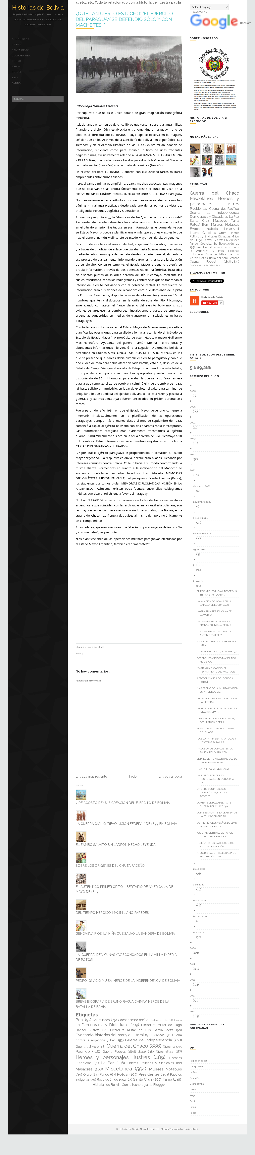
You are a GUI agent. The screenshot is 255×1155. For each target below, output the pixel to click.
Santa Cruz (20, 50)
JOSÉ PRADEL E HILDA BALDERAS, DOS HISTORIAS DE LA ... (217, 720)
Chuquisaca (20, 39)
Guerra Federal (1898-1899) (124, 1052)
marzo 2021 (201, 900)
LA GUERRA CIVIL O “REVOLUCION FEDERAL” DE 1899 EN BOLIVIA (126, 824)
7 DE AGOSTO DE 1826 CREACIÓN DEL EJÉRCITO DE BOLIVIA (123, 803)
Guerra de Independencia (148, 1040)
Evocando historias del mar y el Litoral (110, 1035)
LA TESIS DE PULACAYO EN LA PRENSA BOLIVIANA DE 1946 (215, 623)
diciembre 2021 (203, 486)
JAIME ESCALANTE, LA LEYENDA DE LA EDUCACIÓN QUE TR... (218, 814)
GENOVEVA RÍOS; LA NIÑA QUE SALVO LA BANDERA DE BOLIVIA (125, 933)
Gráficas (159, 1035)
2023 (194, 438)
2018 (194, 979)
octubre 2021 (202, 517)
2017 (194, 995)
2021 (194, 470)
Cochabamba (21, 55)
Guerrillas (164, 1051)
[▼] (216, 464)
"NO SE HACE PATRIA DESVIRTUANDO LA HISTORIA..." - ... (219, 700)
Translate (245, 23)
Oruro (16, 61)
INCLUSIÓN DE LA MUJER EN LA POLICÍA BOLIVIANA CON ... (216, 750)
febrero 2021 (201, 916)
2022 (194, 454)
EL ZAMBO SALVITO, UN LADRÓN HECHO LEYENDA (116, 845)
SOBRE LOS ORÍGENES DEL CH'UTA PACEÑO (110, 865)
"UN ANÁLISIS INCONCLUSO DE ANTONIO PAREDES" (215, 633)
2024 (194, 422)
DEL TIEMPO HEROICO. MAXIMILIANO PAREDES (112, 913)
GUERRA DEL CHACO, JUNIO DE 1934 (218, 651)
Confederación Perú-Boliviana (164, 1020)
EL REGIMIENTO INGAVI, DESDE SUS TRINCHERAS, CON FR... (218, 593)
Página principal (198, 1060)
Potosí (16, 72)
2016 (194, 1011)
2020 (194, 948)
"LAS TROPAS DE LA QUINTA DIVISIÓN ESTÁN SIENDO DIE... (219, 690)
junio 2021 (200, 581)
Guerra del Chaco (95, 647)
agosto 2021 (201, 549)
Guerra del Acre (87, 1047)
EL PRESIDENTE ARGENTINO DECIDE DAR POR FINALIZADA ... (218, 760)
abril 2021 (200, 884)
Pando (16, 83)
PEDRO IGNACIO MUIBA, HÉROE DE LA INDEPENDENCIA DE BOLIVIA (128, 981)
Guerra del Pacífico (224, 209)
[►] (216, 385)
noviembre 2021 (203, 501)
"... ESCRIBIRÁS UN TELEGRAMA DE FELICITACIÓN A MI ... (218, 855)
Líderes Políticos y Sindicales (150, 1063)
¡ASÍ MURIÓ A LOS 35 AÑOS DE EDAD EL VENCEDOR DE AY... (218, 824)
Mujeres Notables (165, 1069)
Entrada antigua (170, 776)
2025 (194, 406)
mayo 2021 (200, 868)
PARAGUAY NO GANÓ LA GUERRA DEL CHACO (217, 730)
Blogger (159, 1085)
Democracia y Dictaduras (105, 1024)
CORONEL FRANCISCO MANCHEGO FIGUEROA (218, 660)
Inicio (133, 776)
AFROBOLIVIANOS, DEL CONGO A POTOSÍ (216, 680)
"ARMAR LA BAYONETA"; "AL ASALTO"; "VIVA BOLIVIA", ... (219, 710)
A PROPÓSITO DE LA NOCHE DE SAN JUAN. (218, 643)
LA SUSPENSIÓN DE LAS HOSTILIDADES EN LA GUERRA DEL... (217, 779)
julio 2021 (200, 565)
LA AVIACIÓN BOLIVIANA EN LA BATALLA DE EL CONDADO (215, 603)
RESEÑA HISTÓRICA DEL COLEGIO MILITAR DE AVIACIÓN (217, 845)
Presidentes (149, 1074)
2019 (194, 964)
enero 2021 (200, 932)
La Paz (16, 44)
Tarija (16, 66)
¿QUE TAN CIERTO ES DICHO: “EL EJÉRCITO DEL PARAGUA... (216, 834)
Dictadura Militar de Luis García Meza (142, 1030)
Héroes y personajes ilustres (113, 1057)
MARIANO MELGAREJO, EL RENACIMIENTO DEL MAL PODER (218, 670)
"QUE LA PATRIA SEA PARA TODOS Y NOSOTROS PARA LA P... (218, 740)
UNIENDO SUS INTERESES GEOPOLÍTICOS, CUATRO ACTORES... (213, 793)
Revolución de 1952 (111, 1079)
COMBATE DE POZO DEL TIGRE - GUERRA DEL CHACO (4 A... (216, 804)
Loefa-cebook (191, 1129)
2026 (194, 391)
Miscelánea (118, 1069)
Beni (15, 77)
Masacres (84, 1069)
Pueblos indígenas (208, 247)
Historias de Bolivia (38, 7)
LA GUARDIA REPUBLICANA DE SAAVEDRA (215, 613)
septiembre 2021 (204, 533)
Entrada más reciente (91, 776)
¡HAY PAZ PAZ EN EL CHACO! (214, 768)
